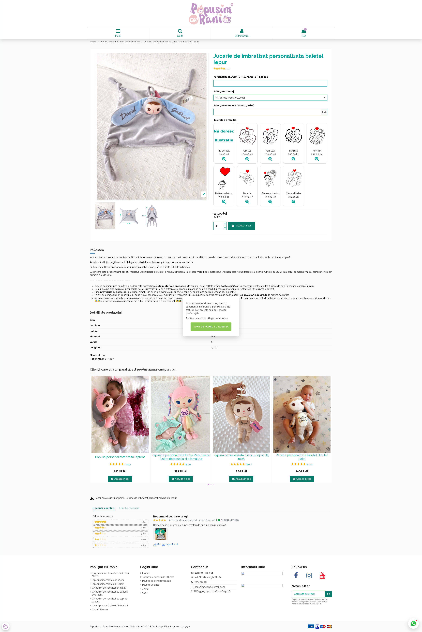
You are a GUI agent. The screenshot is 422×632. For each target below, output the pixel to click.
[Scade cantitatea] (225, 228)
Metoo (101, 355)
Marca (93, 355)
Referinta (96, 359)
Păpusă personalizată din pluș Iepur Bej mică (241, 457)
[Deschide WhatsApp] (413, 623)
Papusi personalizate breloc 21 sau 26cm (110, 574)
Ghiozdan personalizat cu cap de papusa (109, 600)
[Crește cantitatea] (225, 224)
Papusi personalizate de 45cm (108, 580)
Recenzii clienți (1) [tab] (104, 508)
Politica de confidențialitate (156, 581)
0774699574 (201, 582)
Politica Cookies (150, 584)
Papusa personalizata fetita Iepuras (120, 457)
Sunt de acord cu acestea (211, 326)
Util (159, 544)
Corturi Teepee (100, 609)
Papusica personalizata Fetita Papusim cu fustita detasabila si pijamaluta (180, 457)
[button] (120, 522)
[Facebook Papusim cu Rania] (296, 576)
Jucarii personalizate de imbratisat (110, 605)
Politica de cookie (196, 318)
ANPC (145, 588)
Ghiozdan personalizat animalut (108, 587)
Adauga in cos (243, 225)
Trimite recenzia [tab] (129, 508)
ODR (144, 592)
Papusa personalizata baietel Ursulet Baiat (302, 457)
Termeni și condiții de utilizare (158, 577)
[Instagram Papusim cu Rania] (309, 576)
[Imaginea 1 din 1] (160, 534)
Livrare (145, 573)
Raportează (172, 544)
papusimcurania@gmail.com (210, 587)
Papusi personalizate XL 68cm (108, 584)
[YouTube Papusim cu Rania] (322, 576)
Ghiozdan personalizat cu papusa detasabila (110, 593)
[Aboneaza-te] (328, 594)
